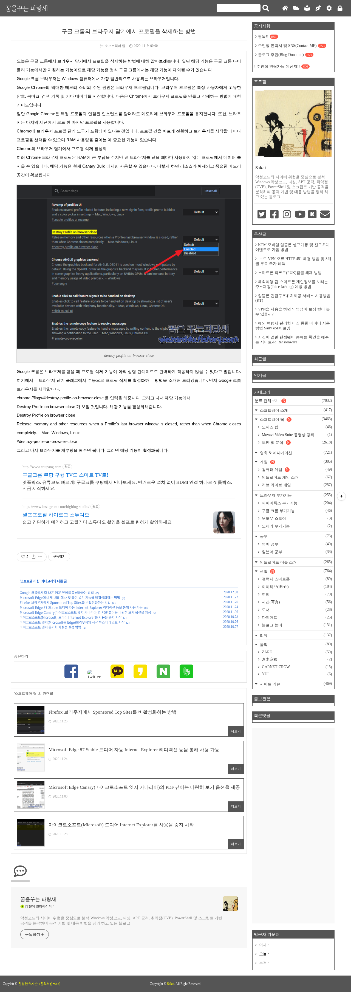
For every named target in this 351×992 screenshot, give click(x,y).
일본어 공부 (296, 552)
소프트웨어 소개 (295, 410)
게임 (295, 461)
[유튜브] (299, 215)
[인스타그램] (287, 215)
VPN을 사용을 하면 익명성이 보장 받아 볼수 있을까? (292, 311)
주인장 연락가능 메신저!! (282, 66)
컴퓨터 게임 (296, 469)
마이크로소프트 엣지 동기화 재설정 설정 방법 (50, 627)
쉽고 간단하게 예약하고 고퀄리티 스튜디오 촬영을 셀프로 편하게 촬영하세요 (97, 522)
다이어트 (296, 617)
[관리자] (329, 8)
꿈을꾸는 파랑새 (26, 8)
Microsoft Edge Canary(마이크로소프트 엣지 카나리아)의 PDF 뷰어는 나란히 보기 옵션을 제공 (85, 612)
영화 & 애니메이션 (295, 452)
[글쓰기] (318, 8)
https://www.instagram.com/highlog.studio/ (55, 507)
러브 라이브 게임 (296, 485)
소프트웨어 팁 (115, 46)
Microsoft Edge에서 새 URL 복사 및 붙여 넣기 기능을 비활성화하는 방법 (70, 597)
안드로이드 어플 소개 (295, 562)
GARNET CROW (296, 667)
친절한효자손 (28, 984)
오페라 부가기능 (296, 526)
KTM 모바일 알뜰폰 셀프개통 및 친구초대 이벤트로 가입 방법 (292, 247)
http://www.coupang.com (41, 467)
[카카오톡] (117, 672)
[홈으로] (285, 8)
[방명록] (307, 8)
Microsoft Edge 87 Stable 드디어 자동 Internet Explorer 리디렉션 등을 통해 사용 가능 (81, 607)
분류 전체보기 (293, 401)
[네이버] (163, 672)
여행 (296, 594)
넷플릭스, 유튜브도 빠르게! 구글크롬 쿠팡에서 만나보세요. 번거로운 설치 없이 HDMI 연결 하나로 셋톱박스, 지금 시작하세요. (127, 485)
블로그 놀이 (296, 625)
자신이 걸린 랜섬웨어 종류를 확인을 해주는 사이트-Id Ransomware (292, 339)
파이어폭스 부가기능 (296, 503)
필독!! (267, 37)
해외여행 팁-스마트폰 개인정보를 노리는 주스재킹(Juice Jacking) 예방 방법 (291, 284)
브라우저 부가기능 (295, 495)
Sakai (170, 984)
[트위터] (94, 675)
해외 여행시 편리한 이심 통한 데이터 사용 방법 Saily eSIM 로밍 (292, 325)
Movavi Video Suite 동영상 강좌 (296, 435)
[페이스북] (71, 672)
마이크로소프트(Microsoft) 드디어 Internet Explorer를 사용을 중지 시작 (70, 617)
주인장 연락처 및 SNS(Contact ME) (291, 46)
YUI (296, 674)
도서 (296, 609)
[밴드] (186, 672)
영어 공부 (296, 544)
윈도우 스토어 (296, 518)
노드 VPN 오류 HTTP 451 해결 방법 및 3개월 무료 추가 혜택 (293, 261)
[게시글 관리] (40, 557)
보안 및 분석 (296, 442)
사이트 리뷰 (295, 684)
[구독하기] (341, 496)
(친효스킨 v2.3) (49, 984)
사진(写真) (296, 602)
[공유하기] (33, 557)
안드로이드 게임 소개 (296, 477)
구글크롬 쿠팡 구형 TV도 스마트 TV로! (65, 475)
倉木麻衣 (296, 659)
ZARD (296, 652)
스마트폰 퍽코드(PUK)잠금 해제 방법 (290, 273)
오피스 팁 (296, 427)
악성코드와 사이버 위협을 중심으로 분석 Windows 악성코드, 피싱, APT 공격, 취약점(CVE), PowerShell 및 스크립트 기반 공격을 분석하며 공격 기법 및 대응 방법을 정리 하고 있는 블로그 (121, 920)
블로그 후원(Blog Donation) (285, 55)
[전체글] (296, 8)
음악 (295, 644)
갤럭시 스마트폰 (296, 579)
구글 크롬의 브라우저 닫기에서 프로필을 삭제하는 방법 (129, 31)
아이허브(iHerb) (296, 586)
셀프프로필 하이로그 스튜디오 (55, 515)
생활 (295, 571)
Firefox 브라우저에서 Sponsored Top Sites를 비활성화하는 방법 (65, 602)
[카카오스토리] (140, 672)
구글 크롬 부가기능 (296, 510)
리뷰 (295, 635)
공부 (295, 536)
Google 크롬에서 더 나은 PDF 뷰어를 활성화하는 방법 (57, 592)
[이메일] (325, 215)
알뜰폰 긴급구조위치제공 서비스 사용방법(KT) (292, 298)
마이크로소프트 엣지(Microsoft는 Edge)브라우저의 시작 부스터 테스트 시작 (72, 622)
